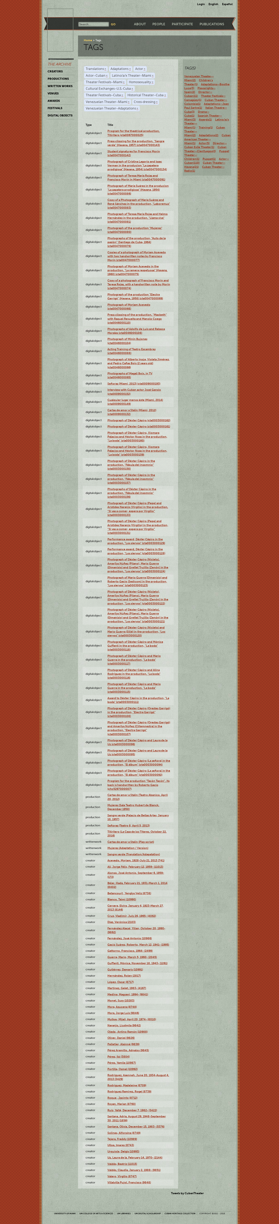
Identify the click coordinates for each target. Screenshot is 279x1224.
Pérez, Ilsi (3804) (118, 1056)
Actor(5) (204, 143)
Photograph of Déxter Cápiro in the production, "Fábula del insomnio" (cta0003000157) (131, 479)
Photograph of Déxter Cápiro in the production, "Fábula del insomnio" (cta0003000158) (131, 464)
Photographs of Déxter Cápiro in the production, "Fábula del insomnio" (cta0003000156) (131, 493)
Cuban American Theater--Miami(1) (207, 139)
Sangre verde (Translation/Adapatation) (133, 854)
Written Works (60, 86)
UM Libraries (124, 1213)
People (158, 24)
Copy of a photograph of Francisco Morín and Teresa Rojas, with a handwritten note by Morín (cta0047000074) (138, 284)
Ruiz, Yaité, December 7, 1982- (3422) (132, 1110)
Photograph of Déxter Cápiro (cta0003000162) (138, 420)
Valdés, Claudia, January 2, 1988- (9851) (134, 1170)
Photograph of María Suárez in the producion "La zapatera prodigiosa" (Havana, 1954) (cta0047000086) (138, 189)
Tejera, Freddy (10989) (122, 1139)
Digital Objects (60, 115)
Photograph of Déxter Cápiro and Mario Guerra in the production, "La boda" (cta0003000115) (134, 688)
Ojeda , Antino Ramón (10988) (127, 1031)
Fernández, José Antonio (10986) (129, 938)
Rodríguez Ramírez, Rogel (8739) (129, 1091)
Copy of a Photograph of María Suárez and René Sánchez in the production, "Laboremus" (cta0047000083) (138, 203)
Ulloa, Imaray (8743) (120, 1145)
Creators (55, 71)
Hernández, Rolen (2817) (124, 975)
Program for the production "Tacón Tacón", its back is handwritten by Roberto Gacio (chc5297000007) (138, 784)
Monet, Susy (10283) (120, 1000)
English (213, 4)
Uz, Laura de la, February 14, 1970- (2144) (134, 1157)
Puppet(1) (209, 158)
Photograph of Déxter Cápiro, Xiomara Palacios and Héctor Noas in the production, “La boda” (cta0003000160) (137, 436)
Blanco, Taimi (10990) (121, 899)
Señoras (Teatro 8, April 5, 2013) (128, 825)
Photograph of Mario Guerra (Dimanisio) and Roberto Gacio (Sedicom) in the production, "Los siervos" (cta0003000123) (137, 581)
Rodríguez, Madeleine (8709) (126, 1085)
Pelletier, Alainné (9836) (123, 1044)
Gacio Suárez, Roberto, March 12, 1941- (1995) (138, 944)
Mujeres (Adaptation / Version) (127, 848)
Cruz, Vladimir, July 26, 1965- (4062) (131, 915)
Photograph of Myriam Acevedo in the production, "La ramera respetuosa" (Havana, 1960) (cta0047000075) (137, 270)
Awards (54, 100)
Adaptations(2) (208, 135)
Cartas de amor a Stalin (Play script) (130, 841)
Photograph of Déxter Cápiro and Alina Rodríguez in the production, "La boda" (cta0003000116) (133, 674)
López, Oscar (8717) (120, 982)
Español (227, 4)
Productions (58, 78)
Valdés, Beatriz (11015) (122, 1163)
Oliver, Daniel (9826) (121, 1037)
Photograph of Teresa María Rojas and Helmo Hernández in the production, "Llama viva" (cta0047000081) (137, 218)
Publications (212, 24)
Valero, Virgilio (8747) (122, 1176)
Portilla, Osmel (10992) (122, 1069)
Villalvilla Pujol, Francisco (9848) (129, 1182)
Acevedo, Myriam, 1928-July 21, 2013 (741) (135, 860)
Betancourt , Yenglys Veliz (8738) (129, 893)
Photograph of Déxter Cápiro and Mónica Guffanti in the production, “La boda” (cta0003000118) (135, 645)
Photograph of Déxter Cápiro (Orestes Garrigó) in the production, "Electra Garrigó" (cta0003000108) (138, 712)
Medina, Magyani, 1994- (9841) (127, 994)
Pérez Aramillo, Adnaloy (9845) (128, 1050)
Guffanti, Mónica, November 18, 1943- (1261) (137, 963)
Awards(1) (205, 119)
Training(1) (206, 127)
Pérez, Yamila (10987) (121, 1062)
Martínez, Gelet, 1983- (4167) (126, 988)
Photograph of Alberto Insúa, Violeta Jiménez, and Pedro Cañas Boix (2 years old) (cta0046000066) (138, 363)
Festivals (55, 108)
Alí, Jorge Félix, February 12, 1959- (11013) (135, 866)
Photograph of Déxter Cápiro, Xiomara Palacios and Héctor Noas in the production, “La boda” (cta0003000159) (137, 450)
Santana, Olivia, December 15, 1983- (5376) (135, 1126)
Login (201, 4)
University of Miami (65, 1213)
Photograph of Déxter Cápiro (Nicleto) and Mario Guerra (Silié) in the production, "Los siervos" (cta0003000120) (136, 631)
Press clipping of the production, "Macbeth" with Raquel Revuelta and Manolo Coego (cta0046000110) (137, 318)
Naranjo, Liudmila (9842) (124, 1025)
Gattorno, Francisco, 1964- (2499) (130, 950)
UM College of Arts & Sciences (96, 1213)
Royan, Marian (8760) (121, 1104)
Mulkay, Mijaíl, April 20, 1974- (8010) (131, 1019)
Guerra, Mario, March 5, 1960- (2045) (132, 957)
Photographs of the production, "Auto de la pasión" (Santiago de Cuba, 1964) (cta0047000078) (136, 242)
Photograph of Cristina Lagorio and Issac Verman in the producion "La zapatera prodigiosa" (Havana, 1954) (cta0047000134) (137, 165)
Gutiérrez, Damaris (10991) (125, 969)
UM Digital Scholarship (148, 1213)
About (140, 24)
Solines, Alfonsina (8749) (124, 1132)
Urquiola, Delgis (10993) (123, 1151)
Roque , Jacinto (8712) (122, 1097)
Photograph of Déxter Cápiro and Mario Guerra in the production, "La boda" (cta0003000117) (134, 659)
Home (88, 40)
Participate (182, 24)
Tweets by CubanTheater (187, 1193)
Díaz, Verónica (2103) (121, 922)
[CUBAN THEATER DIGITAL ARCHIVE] (57, 13)
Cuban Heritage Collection (180, 1213)
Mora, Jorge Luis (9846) (123, 1013)
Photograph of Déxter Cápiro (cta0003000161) (138, 426)
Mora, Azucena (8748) (122, 1006)
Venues (53, 93)
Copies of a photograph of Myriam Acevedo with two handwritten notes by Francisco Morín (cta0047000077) (136, 256)
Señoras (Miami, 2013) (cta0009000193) (133, 383)
